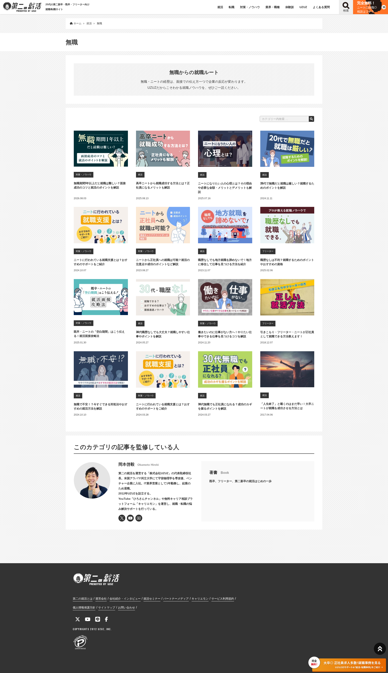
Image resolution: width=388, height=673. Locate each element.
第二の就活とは (83, 598)
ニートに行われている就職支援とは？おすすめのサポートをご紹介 (101, 261)
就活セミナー (151, 598)
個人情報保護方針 (84, 607)
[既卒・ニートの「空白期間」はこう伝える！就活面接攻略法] (101, 297)
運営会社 (101, 598)
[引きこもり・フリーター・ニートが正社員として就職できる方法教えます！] (287, 297)
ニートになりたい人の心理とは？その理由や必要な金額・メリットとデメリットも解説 (225, 187)
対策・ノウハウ (250, 7)
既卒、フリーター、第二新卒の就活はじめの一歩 (240, 481)
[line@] (97, 620)
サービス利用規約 (222, 598)
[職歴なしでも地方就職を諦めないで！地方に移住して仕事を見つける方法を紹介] (225, 225)
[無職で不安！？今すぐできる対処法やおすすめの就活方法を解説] (101, 369)
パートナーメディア (176, 598)
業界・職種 (273, 7)
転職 (231, 7)
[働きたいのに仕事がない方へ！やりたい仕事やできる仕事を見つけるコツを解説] (225, 297)
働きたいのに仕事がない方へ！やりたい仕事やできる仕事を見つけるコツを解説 (225, 334)
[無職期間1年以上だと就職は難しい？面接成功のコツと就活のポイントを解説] (101, 149)
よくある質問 (321, 7)
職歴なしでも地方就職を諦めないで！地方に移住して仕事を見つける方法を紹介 (225, 261)
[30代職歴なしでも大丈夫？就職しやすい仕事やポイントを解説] (163, 297)
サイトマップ (106, 607)
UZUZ (303, 7)
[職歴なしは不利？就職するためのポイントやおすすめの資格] (287, 225)
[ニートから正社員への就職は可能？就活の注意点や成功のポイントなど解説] (163, 225)
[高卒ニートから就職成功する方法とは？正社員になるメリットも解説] (163, 149)
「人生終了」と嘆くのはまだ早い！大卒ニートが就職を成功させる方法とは (287, 405)
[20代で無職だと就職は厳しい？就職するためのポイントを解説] (287, 149)
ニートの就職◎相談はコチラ (367, 7)
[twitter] (77, 620)
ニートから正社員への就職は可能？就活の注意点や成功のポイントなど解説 (163, 261)
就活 (220, 7)
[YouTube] (87, 620)
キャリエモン (200, 598)
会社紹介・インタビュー (125, 598)
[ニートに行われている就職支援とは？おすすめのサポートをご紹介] (101, 225)
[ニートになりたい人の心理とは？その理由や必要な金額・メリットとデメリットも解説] (225, 149)
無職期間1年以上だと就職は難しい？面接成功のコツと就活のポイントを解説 (100, 185)
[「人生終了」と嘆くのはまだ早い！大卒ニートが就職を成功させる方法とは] (287, 369)
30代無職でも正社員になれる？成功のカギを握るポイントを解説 (225, 406)
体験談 (289, 7)
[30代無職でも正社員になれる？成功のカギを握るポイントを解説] (225, 369)
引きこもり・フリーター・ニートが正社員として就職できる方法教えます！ (287, 334)
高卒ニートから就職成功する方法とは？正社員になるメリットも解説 (163, 185)
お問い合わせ (126, 607)
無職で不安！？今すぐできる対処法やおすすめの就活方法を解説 (101, 406)
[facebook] (106, 620)
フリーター (267, 251)
